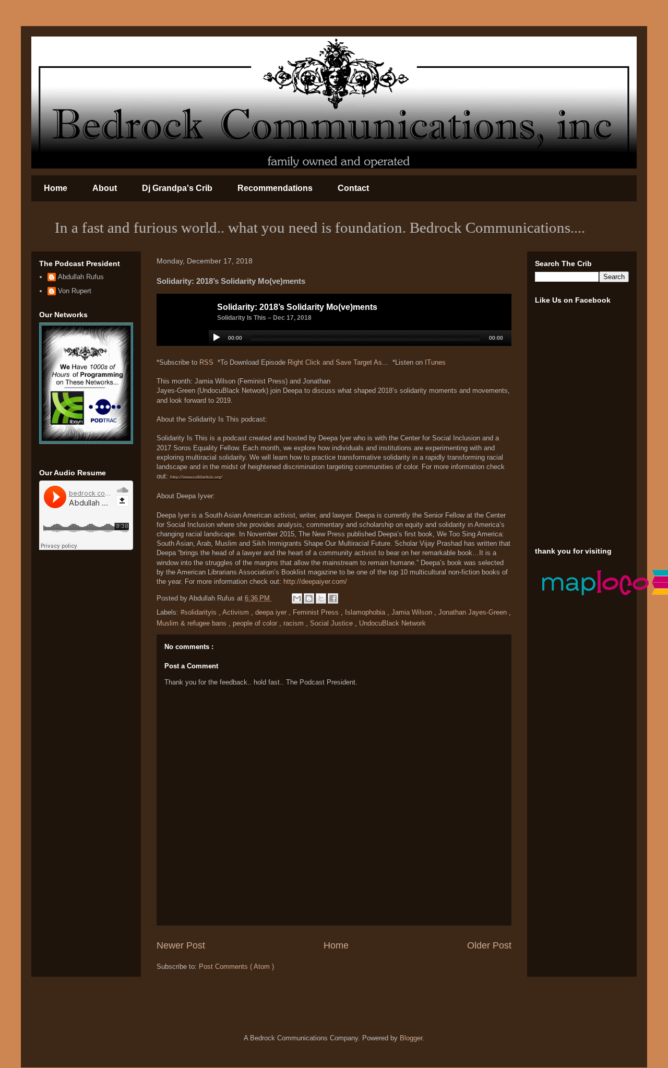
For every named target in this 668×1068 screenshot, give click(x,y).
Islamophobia (366, 612)
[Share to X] (321, 598)
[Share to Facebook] (333, 598)
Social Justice (332, 623)
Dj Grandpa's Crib (177, 188)
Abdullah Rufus (81, 277)
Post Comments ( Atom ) (236, 966)
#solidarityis (200, 612)
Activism (236, 612)
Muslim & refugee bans (193, 623)
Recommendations (275, 188)
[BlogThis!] (309, 598)
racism (294, 623)
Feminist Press (317, 612)
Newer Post (181, 945)
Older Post (489, 945)
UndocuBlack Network (392, 623)
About (104, 188)
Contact (353, 188)
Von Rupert (74, 291)
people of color (256, 623)
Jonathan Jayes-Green (473, 612)
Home (55, 188)
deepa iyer (272, 612)
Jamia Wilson (412, 612)
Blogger (411, 1038)
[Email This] (297, 598)
